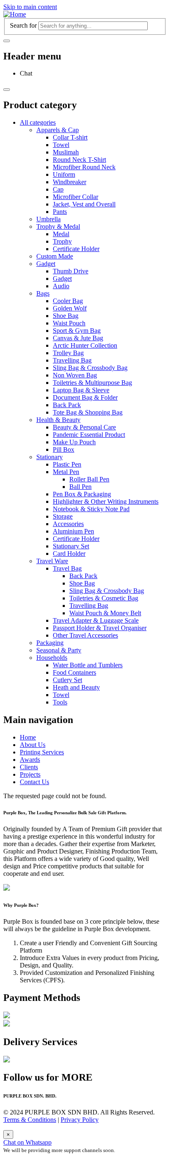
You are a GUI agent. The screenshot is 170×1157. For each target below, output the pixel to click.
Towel (61, 144)
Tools (60, 702)
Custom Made (54, 256)
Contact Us (34, 781)
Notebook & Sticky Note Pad (91, 508)
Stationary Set (71, 546)
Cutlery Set (67, 679)
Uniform (64, 174)
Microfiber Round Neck (84, 167)
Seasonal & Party (58, 650)
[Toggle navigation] (6, 89)
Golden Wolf (70, 308)
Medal (61, 233)
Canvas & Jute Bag (78, 337)
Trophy (62, 241)
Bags (43, 293)
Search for (23, 25)
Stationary (49, 456)
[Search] (6, 41)
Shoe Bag (65, 315)
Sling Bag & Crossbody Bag (90, 367)
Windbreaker (69, 181)
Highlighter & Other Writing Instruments (105, 501)
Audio (61, 285)
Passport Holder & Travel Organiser (99, 627)
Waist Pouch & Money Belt (105, 612)
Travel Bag (67, 568)
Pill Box (63, 449)
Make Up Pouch (74, 442)
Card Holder (69, 553)
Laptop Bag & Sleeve (81, 390)
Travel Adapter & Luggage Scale (96, 620)
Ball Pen (80, 486)
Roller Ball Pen (89, 479)
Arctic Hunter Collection (85, 345)
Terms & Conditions (29, 1119)
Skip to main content (30, 6)
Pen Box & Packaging (82, 494)
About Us (32, 744)
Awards (30, 759)
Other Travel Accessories (85, 635)
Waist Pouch (69, 323)
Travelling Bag (72, 360)
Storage (63, 516)
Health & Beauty (58, 419)
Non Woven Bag (75, 375)
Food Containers (74, 672)
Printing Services (42, 752)
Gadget (45, 263)
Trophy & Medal (58, 226)
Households (51, 657)
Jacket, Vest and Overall (84, 204)
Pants (60, 211)
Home (28, 737)
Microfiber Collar (75, 196)
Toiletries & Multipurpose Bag (92, 382)
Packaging (50, 642)
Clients (29, 767)
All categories (38, 122)
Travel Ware (52, 560)
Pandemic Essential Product (89, 434)
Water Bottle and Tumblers (88, 665)
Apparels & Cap (57, 129)
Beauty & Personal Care (84, 427)
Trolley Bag (68, 352)
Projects (30, 774)
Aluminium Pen (73, 531)
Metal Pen (66, 471)
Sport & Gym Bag (77, 330)
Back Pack (67, 404)
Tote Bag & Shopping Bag (88, 412)
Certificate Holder (76, 248)
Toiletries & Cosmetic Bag (103, 598)
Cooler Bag (68, 300)
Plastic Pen (67, 464)
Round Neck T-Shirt (79, 159)
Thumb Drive (70, 271)
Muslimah (66, 152)
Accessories (68, 523)
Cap (58, 189)
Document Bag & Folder (85, 397)
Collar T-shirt (70, 137)
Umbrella (48, 219)
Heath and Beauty (76, 687)
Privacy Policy (80, 1119)
